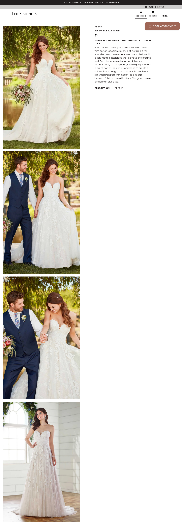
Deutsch (161, 7)
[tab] (103, 88)
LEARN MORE (114, 2)
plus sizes (113, 81)
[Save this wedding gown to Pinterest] (96, 35)
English (152, 7)
